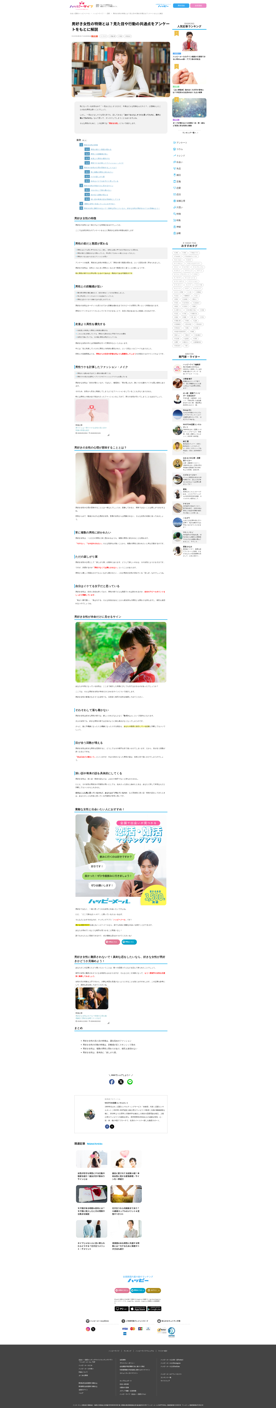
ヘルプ (81, 1393)
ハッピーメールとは (85, 1365)
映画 (184, 317)
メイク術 (199, 285)
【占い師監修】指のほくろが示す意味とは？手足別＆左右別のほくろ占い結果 (188, 91)
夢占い (195, 299)
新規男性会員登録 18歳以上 (88, 1386)
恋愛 (108, 13)
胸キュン (177, 335)
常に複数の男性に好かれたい (99, 171)
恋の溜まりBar (191, 310)
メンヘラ (177, 288)
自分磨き (198, 335)
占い (197, 295)
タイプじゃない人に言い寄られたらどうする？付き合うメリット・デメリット (91, 1246)
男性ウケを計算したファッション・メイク (105, 162)
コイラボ (186, 267)
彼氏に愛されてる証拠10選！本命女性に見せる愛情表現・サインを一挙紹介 (125, 1176)
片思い (179, 207)
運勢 (176, 342)
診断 (176, 86)
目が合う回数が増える (97, 194)
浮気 (202, 317)
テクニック (189, 270)
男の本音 (188, 324)
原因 (176, 299)
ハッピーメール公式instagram (171, 1363)
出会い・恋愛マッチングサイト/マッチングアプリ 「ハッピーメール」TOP (96, 1361)
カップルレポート (126, 1381)
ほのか (189, 260)
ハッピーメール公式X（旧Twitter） (172, 1360)
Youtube (177, 256)
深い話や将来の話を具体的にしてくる (103, 199)
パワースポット (179, 281)
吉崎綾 (185, 299)
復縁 (194, 306)
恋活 (178, 194)
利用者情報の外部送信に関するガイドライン (135, 1370)
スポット (177, 270)
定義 (178, 181)
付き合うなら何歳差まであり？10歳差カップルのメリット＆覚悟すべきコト (126, 1211)
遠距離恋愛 (197, 342)
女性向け (196, 303)
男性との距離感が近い (97, 153)
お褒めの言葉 (124, 1387)
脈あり (188, 335)
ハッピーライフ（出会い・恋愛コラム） (133, 1394)
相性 (187, 328)
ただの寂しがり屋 (95, 176)
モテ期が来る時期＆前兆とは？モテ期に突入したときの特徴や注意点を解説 (91, 1211)
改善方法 (194, 313)
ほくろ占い (178, 260)
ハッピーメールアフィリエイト (171, 1374)
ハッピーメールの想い (86, 1369)
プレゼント (178, 285)
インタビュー (179, 263)
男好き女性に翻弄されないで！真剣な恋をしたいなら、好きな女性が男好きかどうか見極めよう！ (120, 208)
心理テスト (178, 310)
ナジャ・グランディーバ (182, 274)
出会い (177, 53)
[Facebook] (111, 1082)
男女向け (199, 324)
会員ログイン (83, 1390)
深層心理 (113, 36)
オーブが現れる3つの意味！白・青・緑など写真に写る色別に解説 (189, 124)
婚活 (178, 175)
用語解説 (177, 324)
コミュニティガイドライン (129, 1373)
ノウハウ (104, 36)
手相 (184, 313)
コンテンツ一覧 (166, 1377)
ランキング (197, 288)
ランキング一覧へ (189, 133)
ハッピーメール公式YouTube (170, 1366)
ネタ (196, 274)
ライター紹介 (162, 1351)
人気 (190, 292)
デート (200, 270)
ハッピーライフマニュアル (145, 1351)
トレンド (180, 155)
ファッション (194, 281)
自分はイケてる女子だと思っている (102, 180)
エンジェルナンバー (194, 263)
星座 (176, 317)
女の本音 (186, 303)
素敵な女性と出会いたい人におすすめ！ (98, 203)
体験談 (199, 292)
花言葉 (177, 338)
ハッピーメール (190, 278)
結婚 (192, 331)
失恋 (178, 168)
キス (176, 267)
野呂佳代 (177, 345)
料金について (83, 1372)
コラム (179, 149)
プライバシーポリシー (127, 1363)
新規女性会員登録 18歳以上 (88, 1383)
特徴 (120, 36)
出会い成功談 (124, 1384)
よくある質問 (83, 1375)
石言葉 (196, 328)
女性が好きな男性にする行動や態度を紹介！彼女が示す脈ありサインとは (91, 1176)
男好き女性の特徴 (89, 144)
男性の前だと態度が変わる (98, 149)
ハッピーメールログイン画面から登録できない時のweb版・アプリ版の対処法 (189, 58)
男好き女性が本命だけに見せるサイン (97, 185)
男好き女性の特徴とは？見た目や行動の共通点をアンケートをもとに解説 (138, 13)
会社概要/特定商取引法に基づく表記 (132, 1366)
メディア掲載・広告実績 (128, 1391)
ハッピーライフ (98, 13)
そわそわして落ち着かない (98, 190)
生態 (195, 320)
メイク (189, 285)
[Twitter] (121, 1082)
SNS (185, 253)
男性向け (128, 36)
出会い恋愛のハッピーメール (80, 13)
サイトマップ (165, 1381)
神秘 (176, 120)
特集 (178, 220)
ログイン (154, 1290)
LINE (176, 253)
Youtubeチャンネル (191, 256)
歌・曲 (194, 317)
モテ (187, 288)
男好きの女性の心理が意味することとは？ (99, 167)
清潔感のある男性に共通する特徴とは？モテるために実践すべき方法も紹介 (125, 1246)
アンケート (181, 142)
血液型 (187, 338)
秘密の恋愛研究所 (180, 331)
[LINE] (130, 1082)
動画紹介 (187, 295)
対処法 (185, 306)
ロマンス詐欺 (179, 292)
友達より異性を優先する (98, 158)
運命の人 (186, 342)
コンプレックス (198, 267)
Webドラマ (195, 253)
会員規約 (123, 1360)
